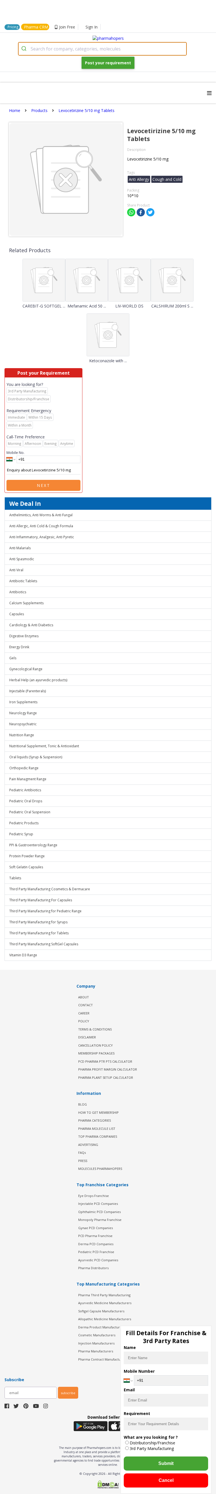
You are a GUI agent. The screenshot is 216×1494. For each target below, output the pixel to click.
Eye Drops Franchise (93, 1196)
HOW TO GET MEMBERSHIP (98, 1112)
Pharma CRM (36, 27)
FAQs (82, 1152)
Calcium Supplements (26, 603)
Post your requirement (108, 62)
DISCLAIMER (87, 1037)
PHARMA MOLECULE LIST (96, 1128)
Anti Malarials (20, 548)
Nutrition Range (21, 735)
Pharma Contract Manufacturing (102, 1359)
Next (43, 485)
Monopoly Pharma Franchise (100, 1220)
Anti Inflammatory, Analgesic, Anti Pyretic (41, 537)
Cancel (166, 1480)
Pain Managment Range (27, 779)
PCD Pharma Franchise (95, 1236)
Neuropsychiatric (23, 724)
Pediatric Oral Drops (25, 801)
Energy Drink (19, 647)
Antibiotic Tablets (23, 581)
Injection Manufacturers (96, 1343)
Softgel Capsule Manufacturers (101, 1311)
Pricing (13, 27)
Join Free (67, 27)
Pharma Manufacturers (95, 1351)
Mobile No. (15, 452)
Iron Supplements (23, 702)
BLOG (82, 1104)
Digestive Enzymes (24, 636)
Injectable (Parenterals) (27, 691)
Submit (166, 1463)
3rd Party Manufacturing (152, 1448)
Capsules (16, 614)
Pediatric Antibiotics (25, 790)
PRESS (82, 1161)
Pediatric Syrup (21, 834)
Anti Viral (16, 570)
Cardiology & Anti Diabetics (31, 625)
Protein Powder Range (27, 856)
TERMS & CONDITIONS (95, 1029)
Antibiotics (17, 592)
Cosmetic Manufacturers (96, 1335)
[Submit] (25, 49)
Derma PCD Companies (95, 1244)
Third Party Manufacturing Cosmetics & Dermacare (49, 889)
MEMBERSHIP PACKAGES (96, 1053)
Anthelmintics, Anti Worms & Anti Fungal (41, 515)
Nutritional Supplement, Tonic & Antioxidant (44, 746)
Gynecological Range (25, 669)
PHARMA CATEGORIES (94, 1120)
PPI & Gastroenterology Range (33, 845)
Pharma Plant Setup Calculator (105, 1077)
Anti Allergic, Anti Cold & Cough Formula (41, 526)
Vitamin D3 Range (23, 955)
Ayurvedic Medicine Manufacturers (104, 1303)
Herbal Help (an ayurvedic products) (38, 680)
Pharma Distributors (93, 1268)
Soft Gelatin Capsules (26, 867)
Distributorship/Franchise (152, 1442)
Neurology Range (23, 713)
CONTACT (85, 1005)
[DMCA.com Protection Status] (108, 1484)
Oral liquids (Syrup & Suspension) (35, 757)
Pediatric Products (24, 823)
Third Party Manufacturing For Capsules (40, 900)
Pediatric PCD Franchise (96, 1252)
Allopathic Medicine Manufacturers (104, 1319)
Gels (12, 658)
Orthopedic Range (24, 768)
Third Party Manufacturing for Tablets (39, 933)
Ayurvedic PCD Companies (98, 1260)
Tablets (15, 878)
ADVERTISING (88, 1145)
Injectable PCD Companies (98, 1203)
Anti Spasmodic (21, 559)
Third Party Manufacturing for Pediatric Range (45, 911)
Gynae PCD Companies (95, 1228)
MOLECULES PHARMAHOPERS (100, 1168)
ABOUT (83, 997)
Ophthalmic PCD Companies (99, 1212)
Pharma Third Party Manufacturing (104, 1295)
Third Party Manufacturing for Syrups (38, 922)
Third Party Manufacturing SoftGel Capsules (43, 944)
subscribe (68, 1393)
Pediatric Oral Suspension (29, 812)
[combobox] (102, 49)
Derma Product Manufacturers (101, 1327)
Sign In (92, 27)
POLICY (83, 1021)
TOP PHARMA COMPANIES (97, 1136)
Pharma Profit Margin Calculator (107, 1069)
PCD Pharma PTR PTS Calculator (105, 1061)
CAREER (83, 1013)
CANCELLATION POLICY (95, 1045)
